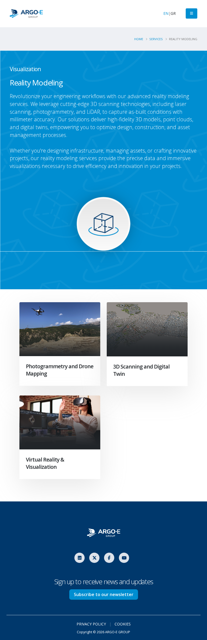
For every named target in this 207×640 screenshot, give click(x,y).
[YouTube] (124, 558)
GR (173, 13)
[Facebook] (109, 558)
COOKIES (123, 624)
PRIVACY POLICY (91, 624)
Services (156, 39)
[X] (94, 558)
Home (138, 39)
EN (165, 13)
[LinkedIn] (79, 558)
